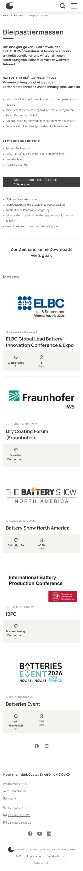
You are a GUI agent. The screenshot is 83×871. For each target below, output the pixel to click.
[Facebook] (37, 746)
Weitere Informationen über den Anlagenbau (35, 181)
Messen (11, 277)
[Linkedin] (46, 746)
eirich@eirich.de (19, 822)
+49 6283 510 (17, 808)
